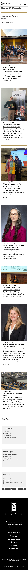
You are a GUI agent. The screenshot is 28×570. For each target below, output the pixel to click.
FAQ (15, 542)
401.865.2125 (7, 458)
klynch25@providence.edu (11, 460)
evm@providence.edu (10, 437)
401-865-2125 (7, 481)
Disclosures (15, 539)
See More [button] (5, 419)
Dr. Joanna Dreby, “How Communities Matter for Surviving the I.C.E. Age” (11, 290)
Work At (15, 548)
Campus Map (15, 533)
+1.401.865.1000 (14, 527)
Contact (15, 536)
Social (15, 545)
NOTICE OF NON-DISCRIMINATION (14, 558)
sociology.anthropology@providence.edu (14, 483)
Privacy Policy (15, 560)
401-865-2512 (7, 435)
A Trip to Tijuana (9, 67)
